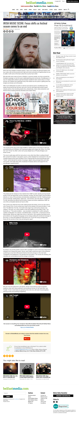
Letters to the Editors (44, 399)
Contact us (43, 395)
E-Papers (51, 9)
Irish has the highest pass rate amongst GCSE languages (64, 70)
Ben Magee (6, 29)
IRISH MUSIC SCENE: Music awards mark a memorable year (43, 376)
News (17, 9)
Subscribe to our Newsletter (63, 396)
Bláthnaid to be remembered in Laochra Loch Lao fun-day (66, 82)
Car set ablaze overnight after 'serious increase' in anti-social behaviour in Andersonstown (64, 86)
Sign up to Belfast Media (27, 327)
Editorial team (44, 397)
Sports (21, 9)
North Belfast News (32, 400)
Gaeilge (55, 9)
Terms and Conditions (43, 402)
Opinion (30, 9)
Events (39, 9)
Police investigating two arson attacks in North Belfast (65, 78)
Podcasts (60, 9)
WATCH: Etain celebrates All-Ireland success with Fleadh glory (66, 90)
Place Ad (34, 9)
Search (8, 396)
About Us (65, 9)
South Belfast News (33, 398)
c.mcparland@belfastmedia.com (22, 349)
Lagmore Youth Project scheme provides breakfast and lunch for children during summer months (65, 95)
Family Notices (45, 9)
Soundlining (16, 399)
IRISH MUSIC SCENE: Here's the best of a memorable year (10, 376)
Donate (13, 9)
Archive (25, 9)
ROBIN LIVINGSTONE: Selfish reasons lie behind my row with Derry (65, 74)
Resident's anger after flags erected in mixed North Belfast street (66, 56)
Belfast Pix (30, 401)
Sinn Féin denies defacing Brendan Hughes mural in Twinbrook (65, 60)
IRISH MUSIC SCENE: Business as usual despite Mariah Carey (26, 376)
